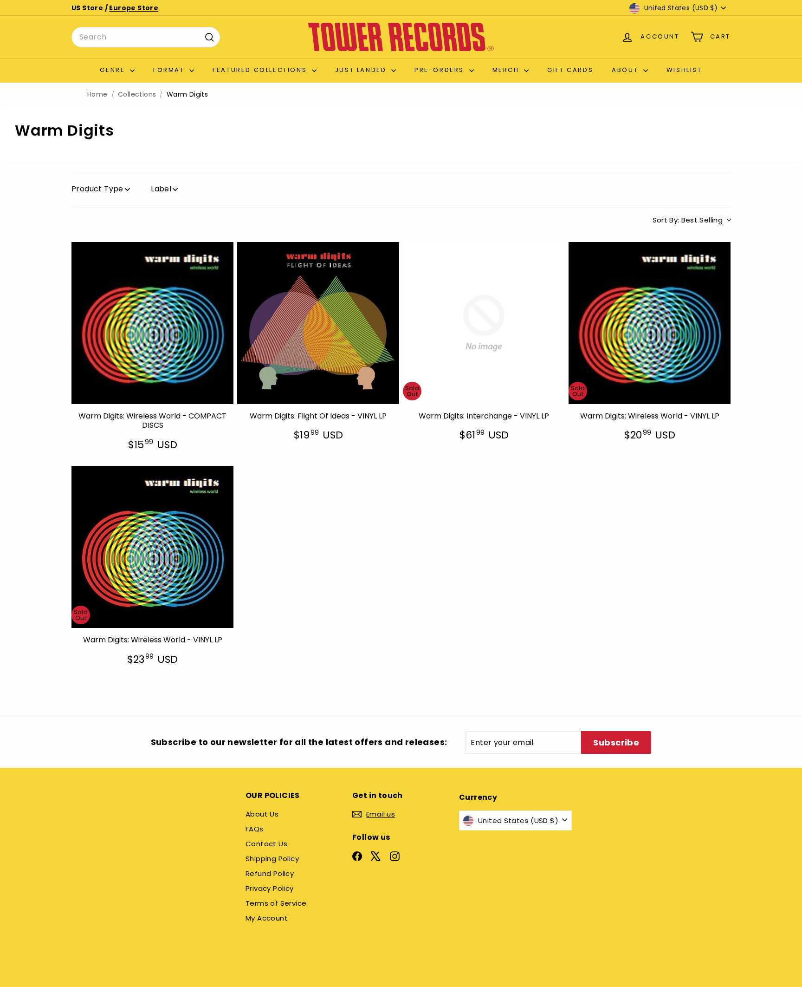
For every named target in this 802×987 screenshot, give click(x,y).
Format (170, 69)
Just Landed (362, 69)
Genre (114, 69)
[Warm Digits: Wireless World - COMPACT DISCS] (152, 323)
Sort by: (688, 220)
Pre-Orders (440, 69)
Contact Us (266, 844)
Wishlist (684, 69)
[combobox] (145, 37)
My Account (267, 918)
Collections (137, 94)
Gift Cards (570, 69)
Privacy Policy (270, 888)
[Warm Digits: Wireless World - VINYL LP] (650, 323)
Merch (507, 69)
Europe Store (133, 8)
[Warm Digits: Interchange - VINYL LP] (484, 323)
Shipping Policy (272, 858)
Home (97, 94)
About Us (262, 814)
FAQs (255, 829)
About (626, 69)
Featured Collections (261, 69)
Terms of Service (276, 903)
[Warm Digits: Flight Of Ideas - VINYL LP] (318, 323)
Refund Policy (270, 873)
